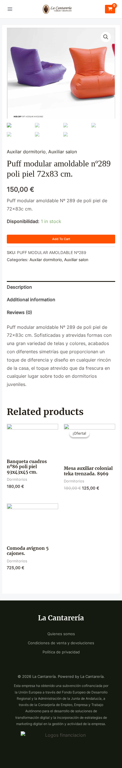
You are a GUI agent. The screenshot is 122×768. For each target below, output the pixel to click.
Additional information (31, 299)
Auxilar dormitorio (26, 151)
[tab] (61, 287)
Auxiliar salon (62, 151)
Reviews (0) (19, 312)
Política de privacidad (61, 652)
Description (19, 287)
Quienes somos (61, 634)
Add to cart (61, 239)
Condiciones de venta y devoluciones (61, 643)
